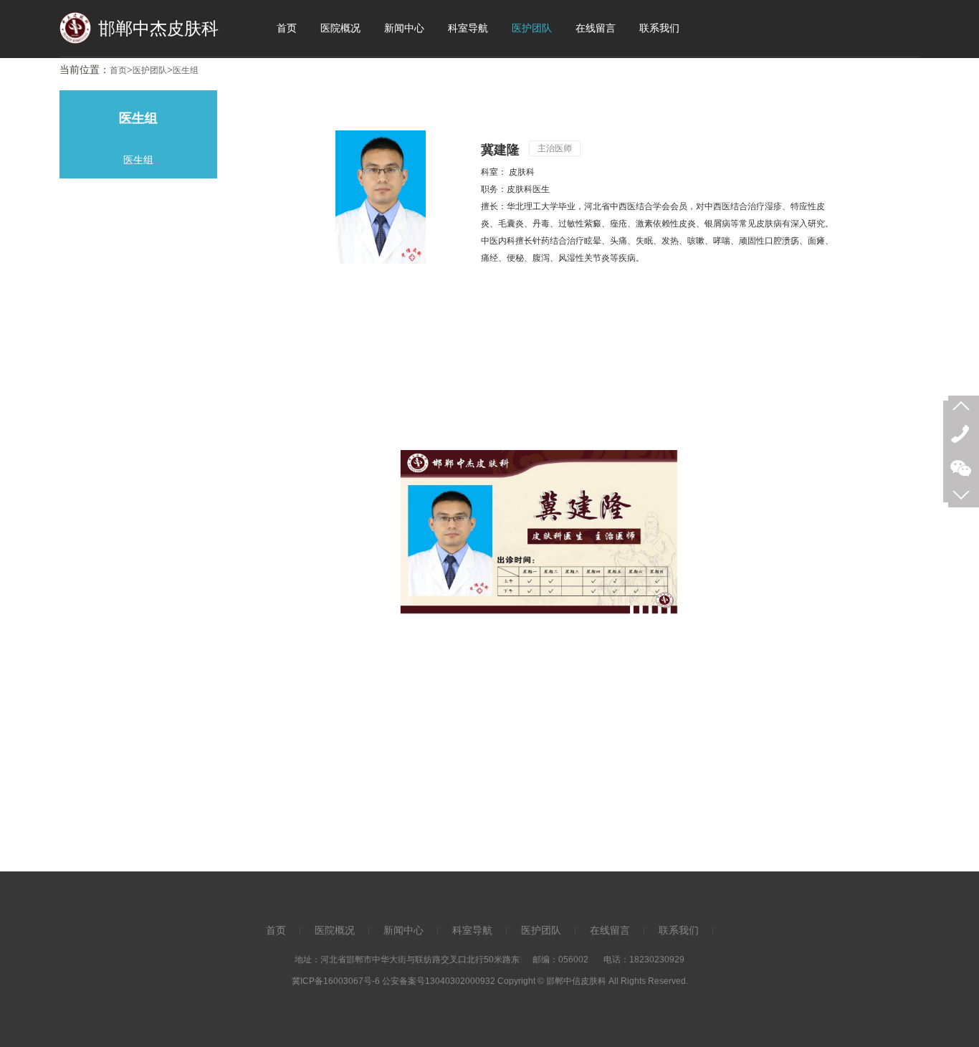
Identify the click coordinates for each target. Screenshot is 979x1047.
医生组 (186, 70)
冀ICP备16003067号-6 (336, 981)
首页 (118, 70)
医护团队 (150, 70)
